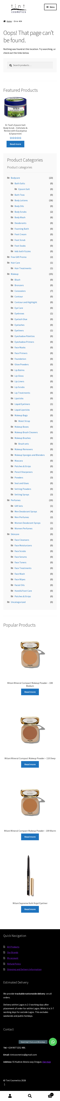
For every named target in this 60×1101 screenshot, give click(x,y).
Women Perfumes (23, 528)
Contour (19, 296)
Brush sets (23, 443)
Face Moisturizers (23, 545)
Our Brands (12, 952)
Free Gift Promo (19, 256)
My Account (10, 1096)
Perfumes (16, 500)
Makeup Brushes (23, 438)
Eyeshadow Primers (24, 341)
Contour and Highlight (26, 302)
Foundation (20, 358)
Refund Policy (14, 963)
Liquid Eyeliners (22, 404)
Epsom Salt (24, 189)
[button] (53, 1042)
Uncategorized (18, 602)
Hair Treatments (23, 268)
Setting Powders (23, 488)
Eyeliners (19, 330)
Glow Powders (22, 364)
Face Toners (20, 562)
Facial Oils (20, 585)
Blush (17, 279)
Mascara (19, 460)
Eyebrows (19, 313)
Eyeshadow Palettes (25, 336)
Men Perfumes (22, 517)
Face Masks (20, 347)
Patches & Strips (23, 466)
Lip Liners (19, 381)
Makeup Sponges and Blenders (30, 454)
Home (9, 21)
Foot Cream (20, 234)
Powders (19, 477)
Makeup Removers (24, 449)
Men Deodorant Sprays (26, 511)
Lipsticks (19, 398)
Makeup (14, 273)
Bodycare (15, 177)
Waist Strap (24, 421)
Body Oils (19, 206)
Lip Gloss (19, 375)
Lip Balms (19, 370)
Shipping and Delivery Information (24, 969)
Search (30, 1096)
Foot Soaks (20, 245)
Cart (46, 1093)
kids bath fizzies (23, 251)
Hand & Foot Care (23, 590)
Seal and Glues (22, 483)
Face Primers (21, 353)
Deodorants (20, 223)
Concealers (20, 290)
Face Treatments (23, 568)
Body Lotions (21, 200)
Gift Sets (19, 505)
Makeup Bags (21, 415)
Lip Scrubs (20, 387)
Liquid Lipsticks (22, 409)
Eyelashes (19, 324)
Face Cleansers (22, 539)
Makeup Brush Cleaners (26, 432)
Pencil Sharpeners (24, 471)
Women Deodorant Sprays (27, 522)
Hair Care (15, 262)
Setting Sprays (22, 494)
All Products (13, 946)
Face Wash (20, 573)
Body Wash (20, 217)
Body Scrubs (21, 211)
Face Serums (21, 556)
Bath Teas (20, 194)
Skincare (15, 534)
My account (12, 958)
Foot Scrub (20, 240)
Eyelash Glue (21, 319)
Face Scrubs (20, 551)
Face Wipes (20, 579)
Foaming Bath (22, 228)
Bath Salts (20, 183)
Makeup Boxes (22, 426)
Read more (15, 144)
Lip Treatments (22, 392)
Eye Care (19, 307)
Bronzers (19, 285)
